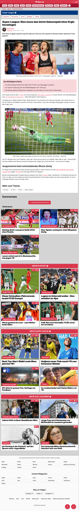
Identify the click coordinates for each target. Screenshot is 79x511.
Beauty (3, 483)
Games (50, 464)
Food (3, 480)
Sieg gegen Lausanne (44, 95)
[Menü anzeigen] (76, 2)
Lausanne (9, 30)
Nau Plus (35, 464)
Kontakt (28, 498)
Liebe (34, 477)
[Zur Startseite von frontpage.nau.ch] (39, 2)
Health (3, 477)
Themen (19, 467)
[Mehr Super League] (39, 331)
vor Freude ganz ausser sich (14, 97)
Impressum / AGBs (46, 498)
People (65, 461)
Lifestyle (4, 467)
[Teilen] (67, 506)
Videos (19, 464)
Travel (34, 480)
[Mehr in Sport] (39, 266)
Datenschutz (35, 498)
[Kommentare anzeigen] (73, 506)
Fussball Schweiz (17, 9)
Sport (9, 9)
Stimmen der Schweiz (69, 464)
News (3, 461)
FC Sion (21, 95)
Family (65, 477)
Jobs (22, 498)
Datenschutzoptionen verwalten (61, 498)
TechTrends (67, 480)
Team (17, 498)
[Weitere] (69, 5)
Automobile (51, 480)
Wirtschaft (4, 464)
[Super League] (39, 13)
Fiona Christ (10, 28)
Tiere (18, 480)
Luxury (50, 477)
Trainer (45, 175)
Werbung (11, 498)
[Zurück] (2, 2)
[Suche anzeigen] (73, 2)
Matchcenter (51, 461)
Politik (19, 461)
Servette (18, 172)
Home (4, 9)
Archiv (34, 467)
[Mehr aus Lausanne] (39, 397)
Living (18, 477)
